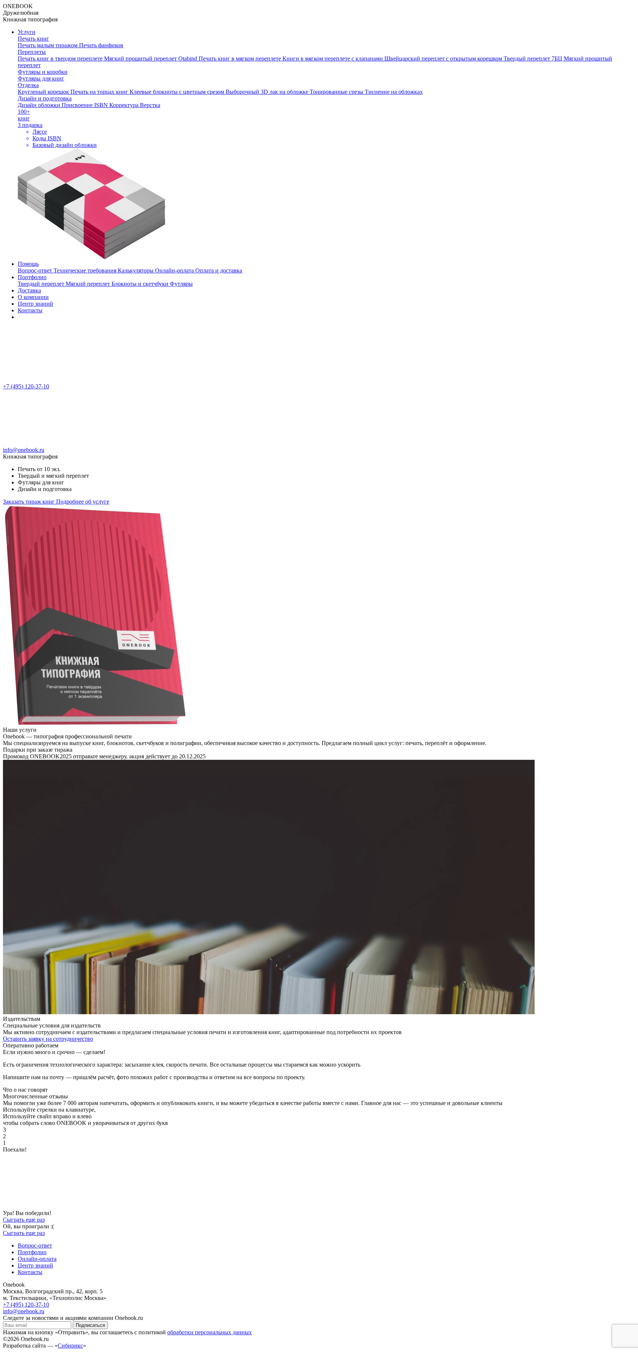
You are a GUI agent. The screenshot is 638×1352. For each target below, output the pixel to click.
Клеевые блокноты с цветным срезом (178, 92)
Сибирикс (70, 1345)
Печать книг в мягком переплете (240, 58)
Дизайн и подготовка (45, 98)
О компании (33, 297)
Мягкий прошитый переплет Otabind (151, 58)
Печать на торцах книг (100, 92)
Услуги (26, 32)
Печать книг (33, 38)
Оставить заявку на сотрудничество (48, 1039)
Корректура (124, 105)
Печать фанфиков (101, 45)
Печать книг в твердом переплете (61, 58)
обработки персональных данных (209, 1332)
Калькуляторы (136, 270)
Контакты (30, 310)
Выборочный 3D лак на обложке (268, 92)
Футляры (181, 284)
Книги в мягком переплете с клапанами (333, 58)
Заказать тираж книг (29, 501)
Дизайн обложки (40, 105)
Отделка (28, 85)
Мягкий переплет (89, 284)
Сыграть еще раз (24, 1220)
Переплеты (32, 52)
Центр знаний (35, 304)
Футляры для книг (41, 78)
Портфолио (32, 277)
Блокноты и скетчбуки (141, 284)
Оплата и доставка (218, 270)
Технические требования (86, 270)
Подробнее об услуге (82, 501)
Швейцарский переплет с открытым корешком (444, 58)
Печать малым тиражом (48, 45)
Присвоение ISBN (85, 105)
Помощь (28, 264)
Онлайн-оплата (175, 270)
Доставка (29, 290)
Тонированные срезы (337, 92)
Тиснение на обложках (394, 92)
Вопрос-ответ (36, 270)
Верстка (150, 105)
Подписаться (90, 1325)
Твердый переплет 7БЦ (534, 58)
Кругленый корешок (44, 92)
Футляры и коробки (43, 72)
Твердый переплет (42, 284)
